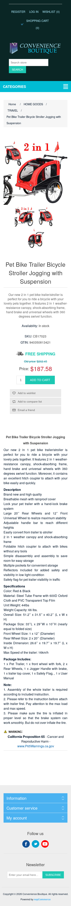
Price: (24, 368)
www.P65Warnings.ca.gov (35, 746)
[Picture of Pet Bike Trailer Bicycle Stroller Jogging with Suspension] (25, 217)
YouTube (45, 844)
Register (18, 12)
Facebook (26, 844)
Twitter (35, 844)
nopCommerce (42, 899)
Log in (33, 12)
